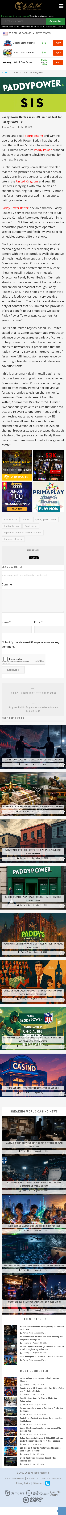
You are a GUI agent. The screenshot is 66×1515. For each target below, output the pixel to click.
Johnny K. (26, 764)
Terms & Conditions (51, 1478)
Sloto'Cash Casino (23, 52)
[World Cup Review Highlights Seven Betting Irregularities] (10, 1461)
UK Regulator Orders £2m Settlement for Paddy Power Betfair (33, 806)
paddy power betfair (47, 519)
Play (58, 43)
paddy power (11, 519)
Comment (8, 584)
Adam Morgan (10, 127)
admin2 (26, 1444)
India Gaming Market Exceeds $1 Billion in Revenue (34, 1226)
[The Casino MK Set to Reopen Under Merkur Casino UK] (33, 1053)
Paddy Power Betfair (15, 208)
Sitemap (37, 1483)
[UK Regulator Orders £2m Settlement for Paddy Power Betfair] (33, 772)
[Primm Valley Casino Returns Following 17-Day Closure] (10, 1382)
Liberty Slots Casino (23, 43)
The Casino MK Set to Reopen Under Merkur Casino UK (33, 1088)
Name (6, 622)
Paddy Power (43, 150)
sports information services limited (23, 532)
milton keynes (12, 526)
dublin (27, 519)
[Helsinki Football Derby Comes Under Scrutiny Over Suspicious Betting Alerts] (34, 1155)
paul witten (31, 526)
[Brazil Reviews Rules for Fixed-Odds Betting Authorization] (10, 1401)
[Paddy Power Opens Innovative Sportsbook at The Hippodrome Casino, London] (33, 912)
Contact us (32, 1478)
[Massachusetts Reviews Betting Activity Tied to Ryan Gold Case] (34, 1116)
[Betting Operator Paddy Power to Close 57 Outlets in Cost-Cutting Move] (33, 866)
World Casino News (14, 1478)
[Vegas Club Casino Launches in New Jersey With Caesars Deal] (10, 1431)
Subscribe (55, 21)
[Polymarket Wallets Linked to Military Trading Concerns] (34, 1235)
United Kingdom (27, 181)
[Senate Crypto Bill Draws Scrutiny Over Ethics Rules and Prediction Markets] (10, 1391)
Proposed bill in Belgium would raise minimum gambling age (33, 709)
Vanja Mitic (24, 811)
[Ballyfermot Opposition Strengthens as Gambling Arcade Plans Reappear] (33, 819)
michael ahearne (13, 539)
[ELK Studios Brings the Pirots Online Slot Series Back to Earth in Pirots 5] (10, 1451)
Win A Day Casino (23, 62)
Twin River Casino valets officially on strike (32, 692)
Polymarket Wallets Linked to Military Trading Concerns (34, 1265)
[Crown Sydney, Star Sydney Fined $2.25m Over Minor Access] (34, 1274)
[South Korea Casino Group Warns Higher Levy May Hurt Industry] (10, 1421)
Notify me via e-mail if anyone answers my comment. (30, 644)
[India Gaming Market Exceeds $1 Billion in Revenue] (34, 1195)
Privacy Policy (23, 1483)
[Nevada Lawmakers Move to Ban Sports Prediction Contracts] (10, 1411)
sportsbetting (34, 136)
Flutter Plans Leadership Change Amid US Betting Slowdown (33, 760)
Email (38, 622)
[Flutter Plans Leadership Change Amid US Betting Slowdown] (33, 725)
